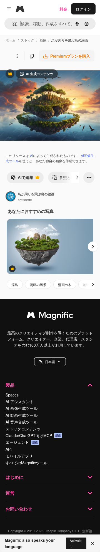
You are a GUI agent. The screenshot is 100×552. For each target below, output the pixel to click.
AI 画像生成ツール (22, 408)
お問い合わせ (19, 509)
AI (31, 155)
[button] (50, 361)
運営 (10, 493)
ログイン (83, 9)
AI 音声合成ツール (22, 422)
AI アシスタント (20, 401)
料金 (63, 9)
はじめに (14, 477)
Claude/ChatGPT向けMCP (33, 435)
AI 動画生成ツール (22, 415)
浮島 (14, 284)
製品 (10, 385)
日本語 (50, 361)
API (9, 449)
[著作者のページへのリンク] (11, 197)
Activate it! (76, 543)
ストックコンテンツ (23, 429)
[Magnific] (50, 316)
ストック (27, 40)
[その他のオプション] (16, 55)
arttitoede (25, 199)
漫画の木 (64, 284)
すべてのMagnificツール (27, 462)
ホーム (11, 40)
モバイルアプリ (19, 456)
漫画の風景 (38, 284)
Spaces (12, 395)
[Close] (92, 543)
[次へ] (77, 177)
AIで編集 (22, 178)
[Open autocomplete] (12, 24)
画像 (42, 40)
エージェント (22, 442)
